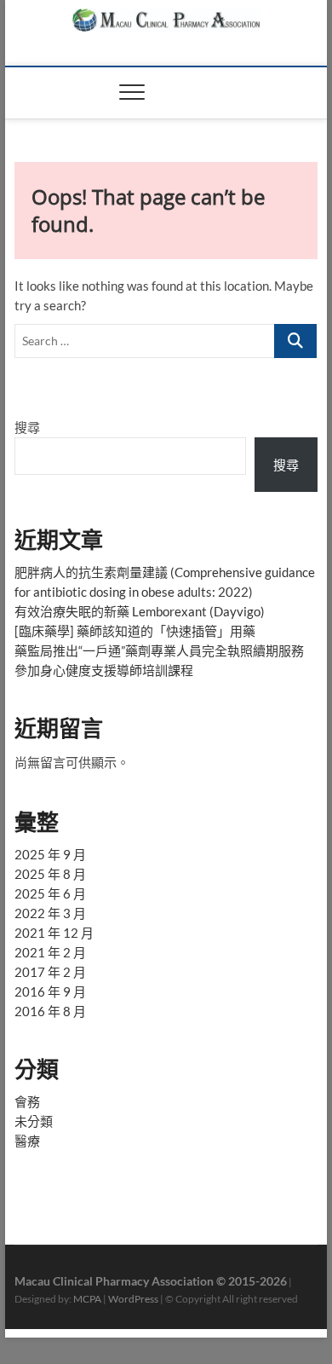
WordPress (133, 1298)
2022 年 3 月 (50, 913)
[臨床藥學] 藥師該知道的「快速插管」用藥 (134, 631)
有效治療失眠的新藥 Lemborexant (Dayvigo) (139, 611)
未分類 (33, 1121)
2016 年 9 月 (50, 991)
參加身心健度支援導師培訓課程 (103, 670)
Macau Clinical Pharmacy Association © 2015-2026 (150, 1281)
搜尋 (27, 427)
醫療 (27, 1140)
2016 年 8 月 (50, 1011)
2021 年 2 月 (50, 952)
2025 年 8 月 (50, 873)
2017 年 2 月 (50, 972)
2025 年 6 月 (50, 893)
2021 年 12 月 (54, 932)
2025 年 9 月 (50, 854)
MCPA (87, 1298)
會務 (27, 1101)
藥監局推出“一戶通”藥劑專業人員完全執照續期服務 (159, 650)
